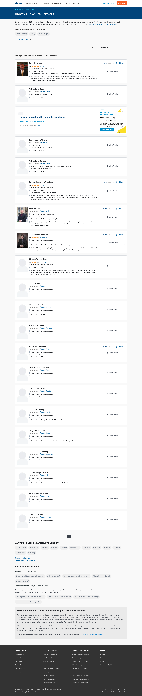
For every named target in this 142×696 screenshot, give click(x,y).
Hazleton (45, 547)
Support (102, 661)
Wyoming (31, 553)
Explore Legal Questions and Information (30, 576)
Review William (45, 307)
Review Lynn (44, 286)
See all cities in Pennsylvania (25, 560)
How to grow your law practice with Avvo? (30, 597)
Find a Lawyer (19, 654)
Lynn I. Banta (34, 283)
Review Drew (44, 370)
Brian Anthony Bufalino (38, 494)
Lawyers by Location (32, 3)
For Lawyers (19, 672)
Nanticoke (86, 547)
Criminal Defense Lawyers (80, 661)
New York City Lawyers (50, 654)
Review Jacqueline (46, 454)
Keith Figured (34, 208)
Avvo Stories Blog (20, 668)
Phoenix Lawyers (48, 675)
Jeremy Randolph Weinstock (41, 182)
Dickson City (34, 547)
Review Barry (44, 142)
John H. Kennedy (36, 63)
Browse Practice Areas (22, 665)
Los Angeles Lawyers (49, 658)
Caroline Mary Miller (37, 389)
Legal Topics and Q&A (70, 3)
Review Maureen (46, 328)
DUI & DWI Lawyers (78, 665)
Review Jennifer (45, 412)
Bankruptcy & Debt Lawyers (80, 654)
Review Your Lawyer (21, 658)
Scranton (117, 547)
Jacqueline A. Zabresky (38, 452)
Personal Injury (44, 34)
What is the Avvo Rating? (101, 576)
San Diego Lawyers (49, 682)
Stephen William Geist (38, 259)
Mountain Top (74, 547)
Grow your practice (109, 3)
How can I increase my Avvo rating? (86, 597)
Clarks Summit (21, 547)
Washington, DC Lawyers (51, 668)
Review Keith (44, 211)
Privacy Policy (30, 689)
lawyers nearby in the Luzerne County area (102, 24)
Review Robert (45, 91)
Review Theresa (45, 349)
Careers (102, 658)
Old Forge (96, 547)
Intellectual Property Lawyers (80, 679)
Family (32, 34)
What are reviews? (22, 581)
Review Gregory (45, 433)
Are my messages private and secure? (76, 576)
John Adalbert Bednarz (38, 235)
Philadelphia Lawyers (49, 672)
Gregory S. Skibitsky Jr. (38, 431)
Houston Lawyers (48, 665)
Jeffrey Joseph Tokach (38, 473)
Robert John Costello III (38, 89)
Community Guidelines (54, 689)
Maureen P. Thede (36, 326)
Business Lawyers (77, 658)
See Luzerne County (22, 558)
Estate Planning (21, 34)
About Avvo (103, 654)
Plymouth (107, 547)
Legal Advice (19, 661)
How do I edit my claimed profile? (59, 597)
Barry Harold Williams (38, 140)
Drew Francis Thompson (39, 368)
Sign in (123, 3)
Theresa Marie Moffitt (37, 347)
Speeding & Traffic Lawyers (80, 682)
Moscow (64, 547)
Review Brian (44, 496)
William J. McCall (36, 305)
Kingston (54, 547)
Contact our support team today (92, 634)
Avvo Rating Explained (107, 665)
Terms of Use (19, 689)
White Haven (20, 553)
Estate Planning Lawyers (79, 668)
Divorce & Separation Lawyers (81, 675)
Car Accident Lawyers (78, 672)
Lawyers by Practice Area (51, 3)
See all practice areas (22, 39)
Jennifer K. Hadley (36, 410)
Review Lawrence (46, 517)
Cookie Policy (40, 689)
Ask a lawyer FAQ (53, 576)
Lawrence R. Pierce (37, 515)
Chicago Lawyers (48, 661)
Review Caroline (45, 391)
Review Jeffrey (45, 475)
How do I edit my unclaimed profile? (28, 602)
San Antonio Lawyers (49, 679)
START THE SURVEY (107, 129)
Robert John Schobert (38, 161)
